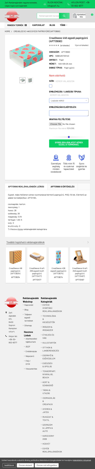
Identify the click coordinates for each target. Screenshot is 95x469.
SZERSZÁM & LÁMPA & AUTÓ (48, 427)
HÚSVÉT (46, 443)
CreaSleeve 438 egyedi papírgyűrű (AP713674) (58, 271)
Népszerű (30, 356)
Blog (52, 25)
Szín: (61, 81)
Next (87, 242)
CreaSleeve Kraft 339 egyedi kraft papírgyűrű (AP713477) (36, 272)
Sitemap (28, 325)
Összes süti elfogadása (47, 465)
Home (20, 229)
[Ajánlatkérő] (81, 15)
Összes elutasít (25, 465)
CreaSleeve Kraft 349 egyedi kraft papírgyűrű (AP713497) (79, 272)
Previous (84, 242)
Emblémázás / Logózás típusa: (65, 93)
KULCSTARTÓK (49, 342)
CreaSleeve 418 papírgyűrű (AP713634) (15, 271)
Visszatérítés (31, 368)
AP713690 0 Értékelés (62, 186)
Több (62, 25)
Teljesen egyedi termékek (28, 317)
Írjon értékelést (82, 45)
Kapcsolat (38, 25)
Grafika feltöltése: (60, 119)
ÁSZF (28, 346)
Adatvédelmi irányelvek (82, 460)
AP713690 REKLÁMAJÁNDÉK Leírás (26, 186)
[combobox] (53, 16)
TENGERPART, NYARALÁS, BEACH (49, 374)
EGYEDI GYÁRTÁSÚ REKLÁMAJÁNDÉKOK (52, 308)
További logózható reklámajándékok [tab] (25, 242)
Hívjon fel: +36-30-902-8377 (13, 339)
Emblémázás (31, 351)
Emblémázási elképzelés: (63, 107)
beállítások (9, 465)
